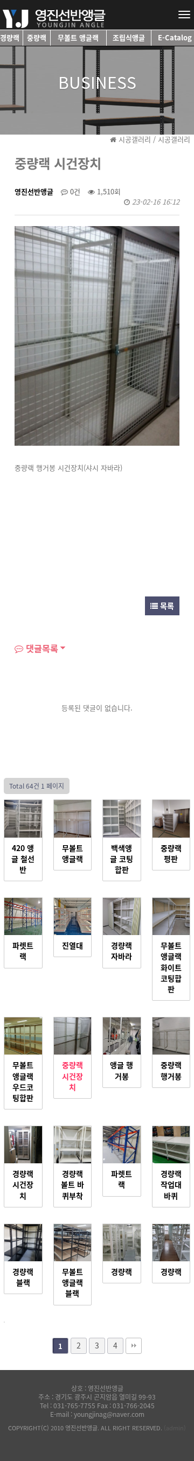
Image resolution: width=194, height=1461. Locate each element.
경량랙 (121, 1272)
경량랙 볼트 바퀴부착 (72, 1185)
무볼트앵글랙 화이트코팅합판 (171, 967)
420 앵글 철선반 (22, 859)
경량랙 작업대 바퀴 (171, 1185)
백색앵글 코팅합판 (121, 859)
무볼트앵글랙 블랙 (72, 1283)
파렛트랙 (22, 951)
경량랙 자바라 (121, 951)
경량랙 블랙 (22, 1277)
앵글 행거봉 (121, 1070)
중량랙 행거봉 (171, 1070)
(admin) (175, 1427)
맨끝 (134, 1346)
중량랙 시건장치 (72, 1076)
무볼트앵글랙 (72, 854)
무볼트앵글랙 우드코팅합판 (22, 1081)
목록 (166, 605)
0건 (74, 191)
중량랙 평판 (171, 854)
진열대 (72, 945)
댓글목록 (40, 648)
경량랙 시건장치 (22, 1185)
